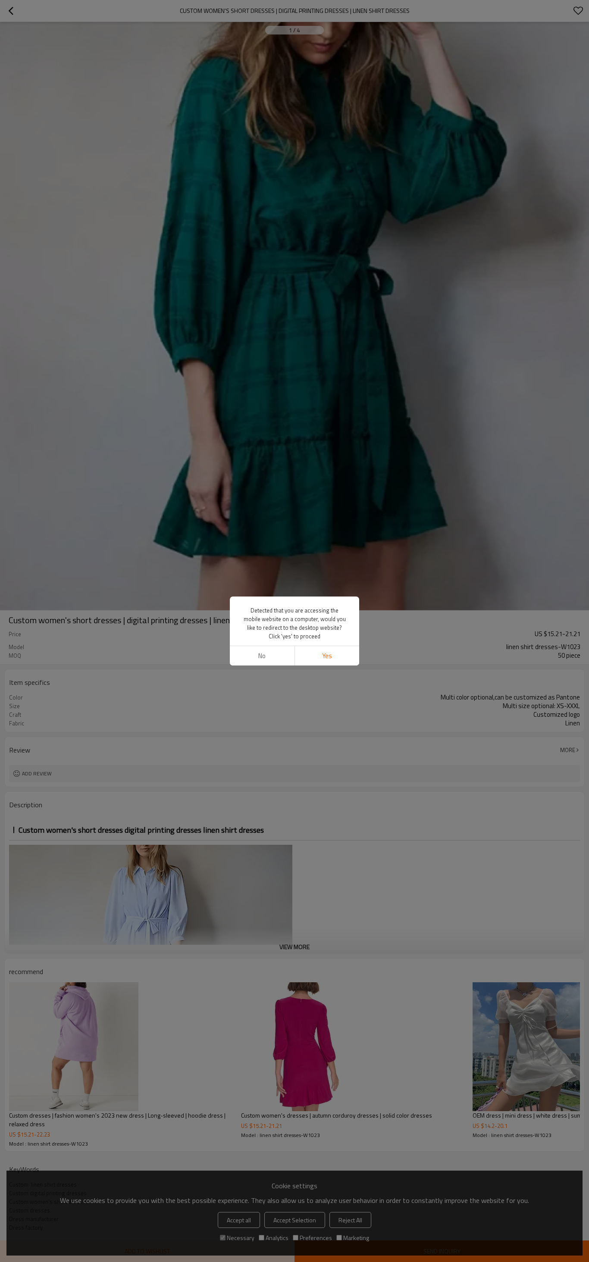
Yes (327, 656)
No (262, 656)
